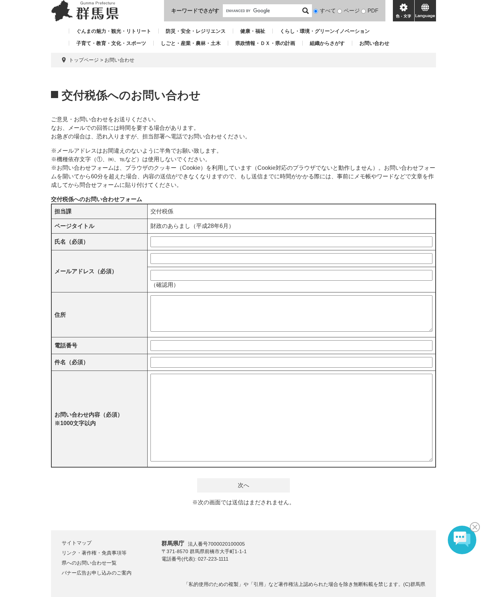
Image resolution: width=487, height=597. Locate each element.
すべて (328, 10)
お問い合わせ (374, 43)
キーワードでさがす (195, 10)
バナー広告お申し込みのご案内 (97, 573)
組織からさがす (327, 43)
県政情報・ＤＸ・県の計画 (265, 43)
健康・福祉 (252, 31)
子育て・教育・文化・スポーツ (111, 43)
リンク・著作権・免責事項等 (94, 553)
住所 (60, 315)
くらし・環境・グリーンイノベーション (325, 31)
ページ (352, 10)
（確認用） (164, 285)
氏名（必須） (72, 242)
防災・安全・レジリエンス (196, 31)
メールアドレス (86, 271)
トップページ (84, 60)
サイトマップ (77, 543)
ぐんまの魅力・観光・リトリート (113, 31)
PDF (373, 10)
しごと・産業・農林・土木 (191, 43)
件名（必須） (72, 362)
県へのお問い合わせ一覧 (89, 563)
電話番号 (66, 345)
